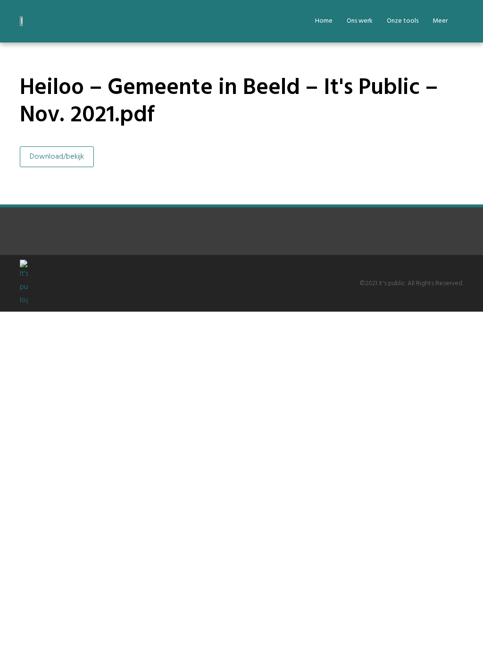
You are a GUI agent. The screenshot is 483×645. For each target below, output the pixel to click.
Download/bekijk (57, 157)
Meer (440, 21)
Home (324, 21)
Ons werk (360, 21)
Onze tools (402, 21)
